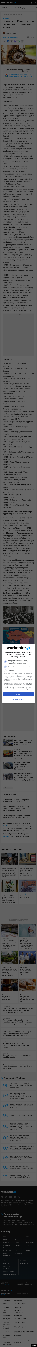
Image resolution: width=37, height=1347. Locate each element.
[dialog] (18, 673)
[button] (18, 670)
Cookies (34, 1345)
